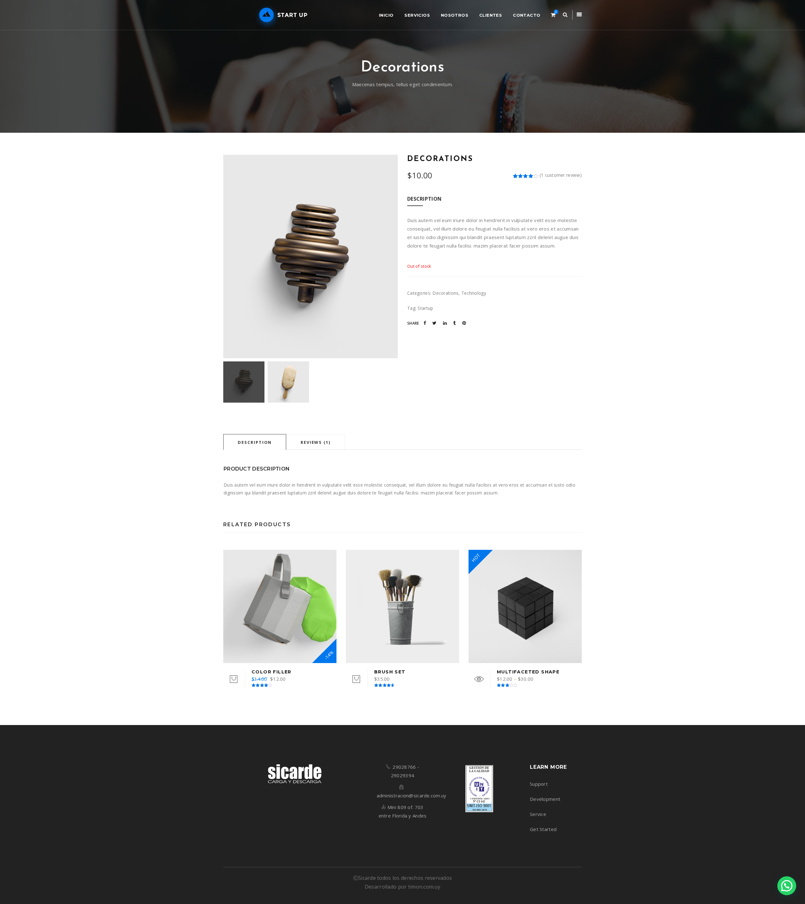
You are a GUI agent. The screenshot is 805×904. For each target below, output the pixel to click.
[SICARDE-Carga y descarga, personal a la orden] (282, 15)
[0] (553, 14)
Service (538, 814)
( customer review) (561, 175)
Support (539, 784)
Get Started (543, 829)
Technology (473, 293)
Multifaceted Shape (528, 672)
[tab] (254, 442)
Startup (425, 308)
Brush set (390, 672)
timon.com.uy (424, 886)
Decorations (445, 293)
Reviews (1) (315, 442)
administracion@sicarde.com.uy (412, 795)
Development (545, 799)
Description (255, 442)
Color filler (271, 672)
